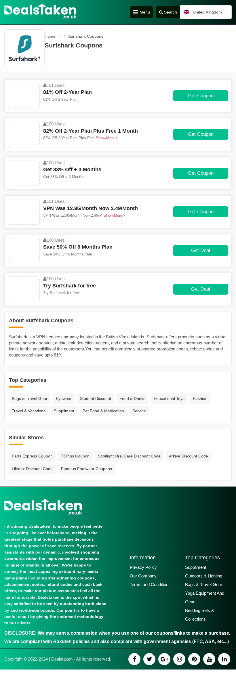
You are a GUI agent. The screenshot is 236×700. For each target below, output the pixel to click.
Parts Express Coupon (32, 456)
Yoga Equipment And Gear (204, 597)
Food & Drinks (132, 398)
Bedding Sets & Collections (199, 614)
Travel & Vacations (28, 411)
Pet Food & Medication (103, 411)
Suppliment (64, 411)
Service (139, 411)
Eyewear (64, 398)
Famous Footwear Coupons (86, 468)
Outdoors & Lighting (203, 575)
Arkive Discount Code (188, 456)
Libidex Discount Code (32, 468)
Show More (106, 138)
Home (50, 36)
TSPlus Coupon (75, 456)
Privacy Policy (143, 567)
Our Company (143, 575)
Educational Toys (169, 398)
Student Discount (95, 398)
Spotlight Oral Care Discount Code (129, 456)
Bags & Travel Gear (29, 398)
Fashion (200, 398)
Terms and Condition (149, 584)
